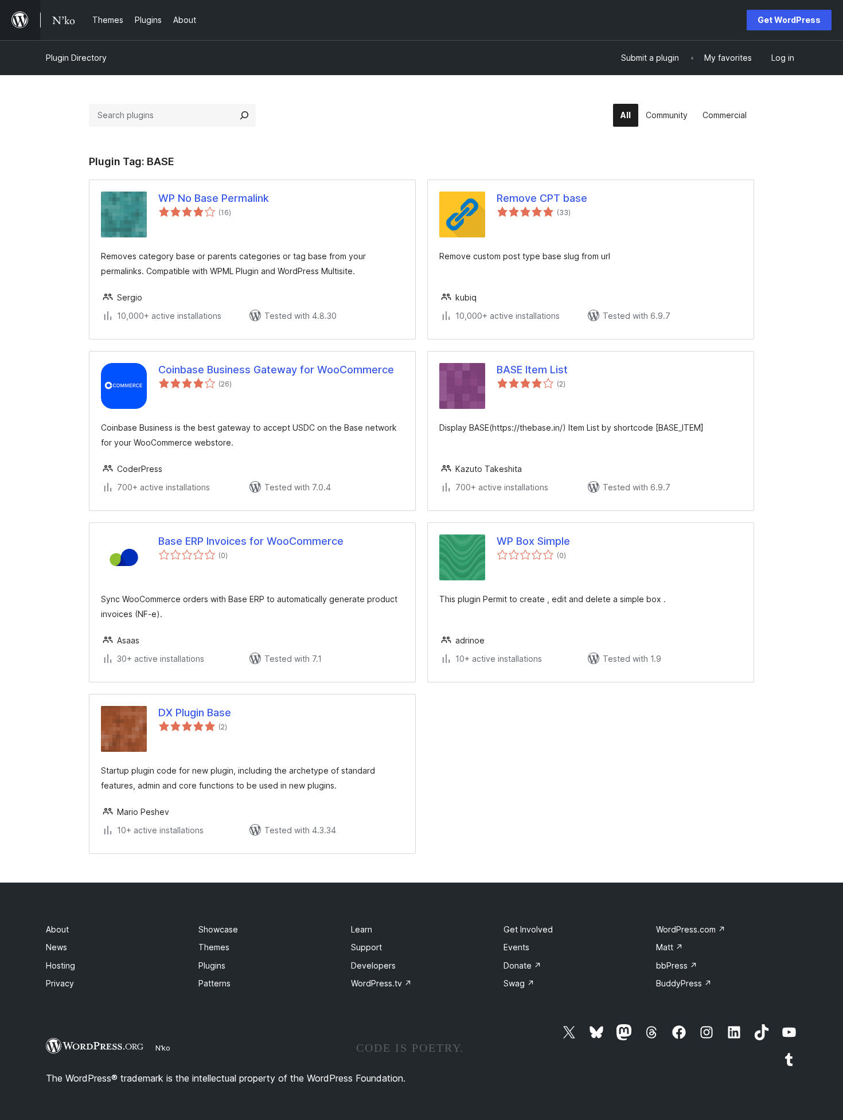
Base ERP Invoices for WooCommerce (251, 541)
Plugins (211, 965)
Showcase (218, 929)
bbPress (676, 965)
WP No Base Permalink (213, 198)
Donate (522, 965)
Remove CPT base (542, 198)
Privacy (60, 983)
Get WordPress (789, 20)
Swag (519, 983)
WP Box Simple (533, 541)
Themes (213, 947)
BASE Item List (532, 370)
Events (516, 947)
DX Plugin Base (194, 713)
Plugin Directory (76, 58)
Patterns (214, 983)
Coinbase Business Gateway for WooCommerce (276, 370)
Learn (361, 929)
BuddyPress (684, 983)
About (57, 929)
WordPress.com (690, 929)
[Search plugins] (244, 115)
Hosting (60, 965)
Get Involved (528, 929)
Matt (669, 947)
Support (366, 947)
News (56, 947)
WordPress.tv (381, 983)
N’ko (162, 1047)
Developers (373, 965)
